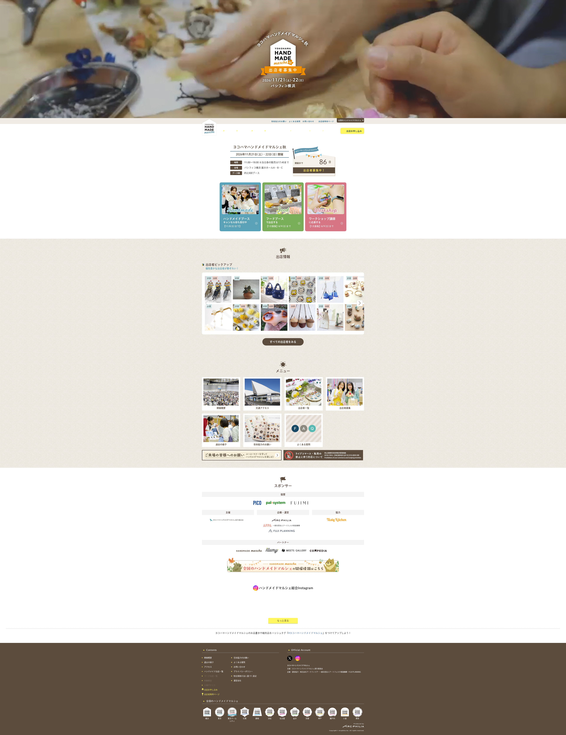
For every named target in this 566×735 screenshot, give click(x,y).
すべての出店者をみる (283, 341)
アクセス (258, 130)
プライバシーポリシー (243, 671)
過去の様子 (243, 130)
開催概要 (229, 130)
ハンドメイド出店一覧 (276, 130)
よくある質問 (294, 121)
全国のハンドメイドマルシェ (349, 120)
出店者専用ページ (326, 121)
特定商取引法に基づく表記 (245, 676)
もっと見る (283, 620)
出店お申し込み (354, 130)
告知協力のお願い (279, 121)
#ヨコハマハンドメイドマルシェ (305, 633)
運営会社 (237, 681)
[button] (360, 303)
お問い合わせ (308, 121)
